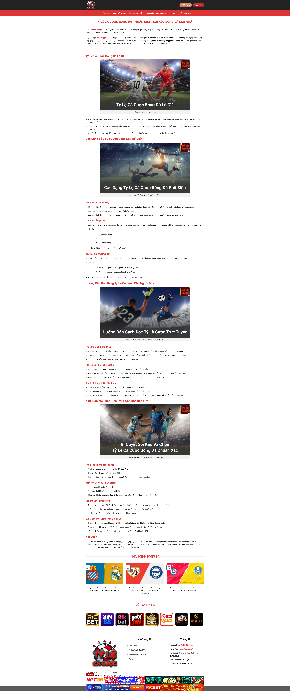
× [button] (181, 309)
